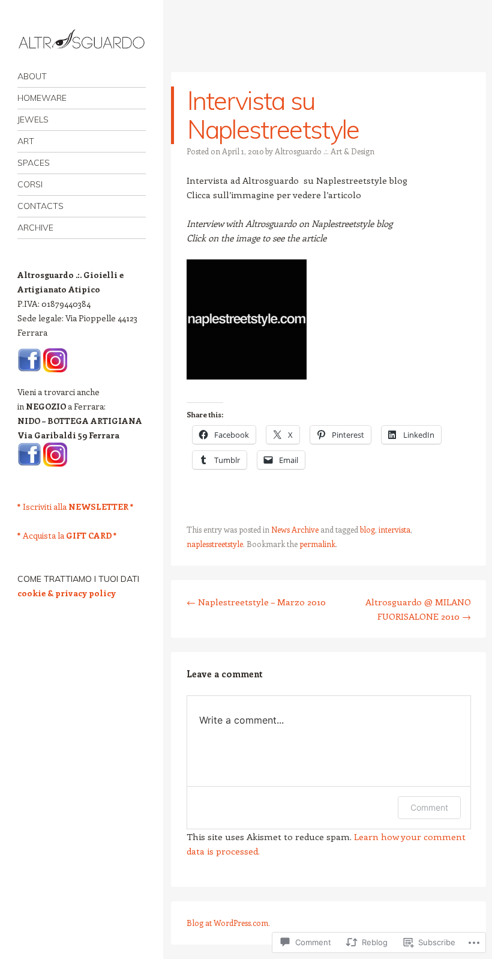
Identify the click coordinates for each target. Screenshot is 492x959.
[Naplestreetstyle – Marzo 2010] (247, 376)
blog (367, 529)
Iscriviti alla (75, 506)
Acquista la (67, 535)
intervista (394, 529)
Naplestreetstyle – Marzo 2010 (256, 602)
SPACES (33, 162)
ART (25, 141)
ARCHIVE (35, 227)
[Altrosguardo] (81, 40)
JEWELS (33, 119)
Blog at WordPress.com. (228, 923)
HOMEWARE (42, 97)
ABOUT (32, 76)
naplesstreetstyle (215, 544)
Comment (429, 807)
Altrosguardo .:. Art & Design (324, 151)
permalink (317, 544)
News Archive (295, 529)
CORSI (30, 184)
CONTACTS (40, 206)
